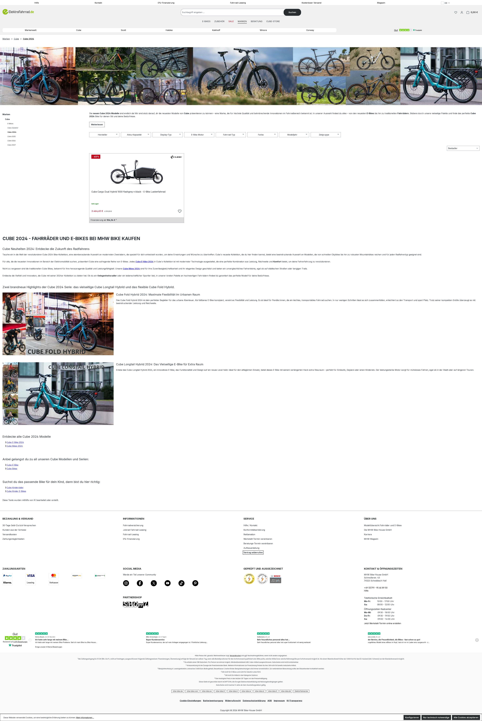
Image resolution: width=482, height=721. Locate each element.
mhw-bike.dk (286, 691)
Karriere (368, 534)
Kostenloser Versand (311, 3)
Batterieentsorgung (213, 700)
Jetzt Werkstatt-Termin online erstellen (382, 623)
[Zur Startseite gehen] (18, 12)
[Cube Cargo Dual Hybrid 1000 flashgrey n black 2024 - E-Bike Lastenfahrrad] (136, 172)
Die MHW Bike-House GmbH (378, 530)
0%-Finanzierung (166, 3)
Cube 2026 (12, 141)
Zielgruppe (324, 134)
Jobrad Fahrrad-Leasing (134, 530)
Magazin (381, 3)
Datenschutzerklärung (254, 700)
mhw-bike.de (178, 691)
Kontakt (98, 3)
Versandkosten (10, 534)
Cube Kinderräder (15, 487)
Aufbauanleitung (251, 548)
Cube (78, 30)
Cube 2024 (12, 132)
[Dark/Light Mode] (462, 3)
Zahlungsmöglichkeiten (13, 539)
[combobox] (235, 12)
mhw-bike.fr (220, 691)
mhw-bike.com (192, 691)
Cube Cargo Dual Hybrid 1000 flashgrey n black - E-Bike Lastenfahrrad (128, 191)
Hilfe (36, 3)
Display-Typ (165, 134)
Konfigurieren (412, 717)
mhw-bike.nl (259, 691)
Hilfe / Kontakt (250, 525)
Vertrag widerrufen (253, 552)
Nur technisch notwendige (436, 717)
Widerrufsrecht (233, 700)
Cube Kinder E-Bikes (16, 491)
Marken (6, 114)
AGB (269, 700)
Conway (310, 30)
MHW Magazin (371, 539)
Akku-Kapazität (134, 134)
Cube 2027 (12, 145)
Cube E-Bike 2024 (144, 261)
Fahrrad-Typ (229, 134)
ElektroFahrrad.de (301, 691)
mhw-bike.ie (246, 691)
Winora (263, 30)
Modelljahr (292, 134)
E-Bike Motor (197, 134)
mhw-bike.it (233, 691)
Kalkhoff (216, 30)
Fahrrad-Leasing (238, 3)
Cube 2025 (12, 136)
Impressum (279, 700)
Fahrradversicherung (133, 525)
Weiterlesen (97, 124)
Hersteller (102, 134)
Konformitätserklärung (254, 530)
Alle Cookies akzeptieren (466, 717)
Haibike (169, 30)
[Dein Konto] (462, 12)
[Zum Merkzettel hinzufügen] (179, 210)
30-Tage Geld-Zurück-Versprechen (19, 525)
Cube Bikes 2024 (131, 268)
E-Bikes (10, 124)
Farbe (261, 134)
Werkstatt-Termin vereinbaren (258, 539)
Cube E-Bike (12, 465)
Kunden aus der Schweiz (14, 530)
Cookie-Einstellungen (190, 700)
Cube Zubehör (13, 128)
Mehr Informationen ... (85, 717)
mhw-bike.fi (272, 691)
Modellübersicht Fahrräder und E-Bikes (383, 525)
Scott (123, 30)
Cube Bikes (12, 468)
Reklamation (249, 534)
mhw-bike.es (207, 691)
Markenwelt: (31, 30)
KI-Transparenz (294, 700)
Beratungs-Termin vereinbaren (258, 543)
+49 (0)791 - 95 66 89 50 (375, 587)
